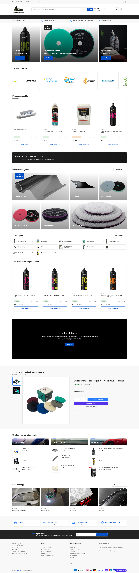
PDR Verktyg (73, 555)
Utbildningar (101, 17)
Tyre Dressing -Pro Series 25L (79, 131)
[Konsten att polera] (55, 497)
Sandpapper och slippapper (68, 247)
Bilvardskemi (19, 570)
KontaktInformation (46, 551)
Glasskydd (20, 252)
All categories (119, 169)
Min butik (16, 127)
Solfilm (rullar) (74, 551)
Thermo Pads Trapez (52, 51)
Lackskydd (73, 510)
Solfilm (49, 17)
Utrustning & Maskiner (37, 17)
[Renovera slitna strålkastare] (26, 497)
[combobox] (68, 9)
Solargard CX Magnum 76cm (68, 448)
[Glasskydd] (113, 497)
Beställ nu (69, 344)
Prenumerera (102, 535)
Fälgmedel (43, 252)
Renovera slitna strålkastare (19, 510)
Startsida (15, 17)
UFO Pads (73, 558)
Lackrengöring (90, 241)
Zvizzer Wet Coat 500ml (105, 458)
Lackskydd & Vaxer (114, 241)
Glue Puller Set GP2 (27, 458)
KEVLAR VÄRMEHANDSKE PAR (68, 465)
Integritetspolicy (45, 553)
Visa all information (79, 411)
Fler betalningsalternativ (91, 406)
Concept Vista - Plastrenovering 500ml (52, 131)
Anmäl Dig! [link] (41, 156)
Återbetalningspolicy (46, 549)
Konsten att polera (46, 510)
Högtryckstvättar (68, 241)
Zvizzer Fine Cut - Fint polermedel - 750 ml (82, 295)
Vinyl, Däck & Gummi (115, 246)
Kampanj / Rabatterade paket (78, 17)
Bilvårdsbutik (24, 17)
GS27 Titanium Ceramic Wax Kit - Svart (108, 467)
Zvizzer (102, 129)
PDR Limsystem (45, 246)
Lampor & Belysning (22, 246)
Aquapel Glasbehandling (20, 129)
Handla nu (19, 58)
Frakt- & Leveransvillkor (47, 555)
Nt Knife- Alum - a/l (65, 455)
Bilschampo (44, 241)
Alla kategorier (119, 235)
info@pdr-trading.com (102, 10)
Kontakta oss (91, 17)
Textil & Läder (90, 246)
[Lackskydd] (84, 497)
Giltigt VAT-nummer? (46, 547)
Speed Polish (106, 51)
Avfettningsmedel (22, 241)
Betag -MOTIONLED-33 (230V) (29, 467)
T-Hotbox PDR (25, 448)
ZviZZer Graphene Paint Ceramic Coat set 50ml (111, 448)
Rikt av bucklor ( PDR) (60, 17)
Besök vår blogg (118, 485)
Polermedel (19, 51)
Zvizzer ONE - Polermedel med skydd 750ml (53, 295)
